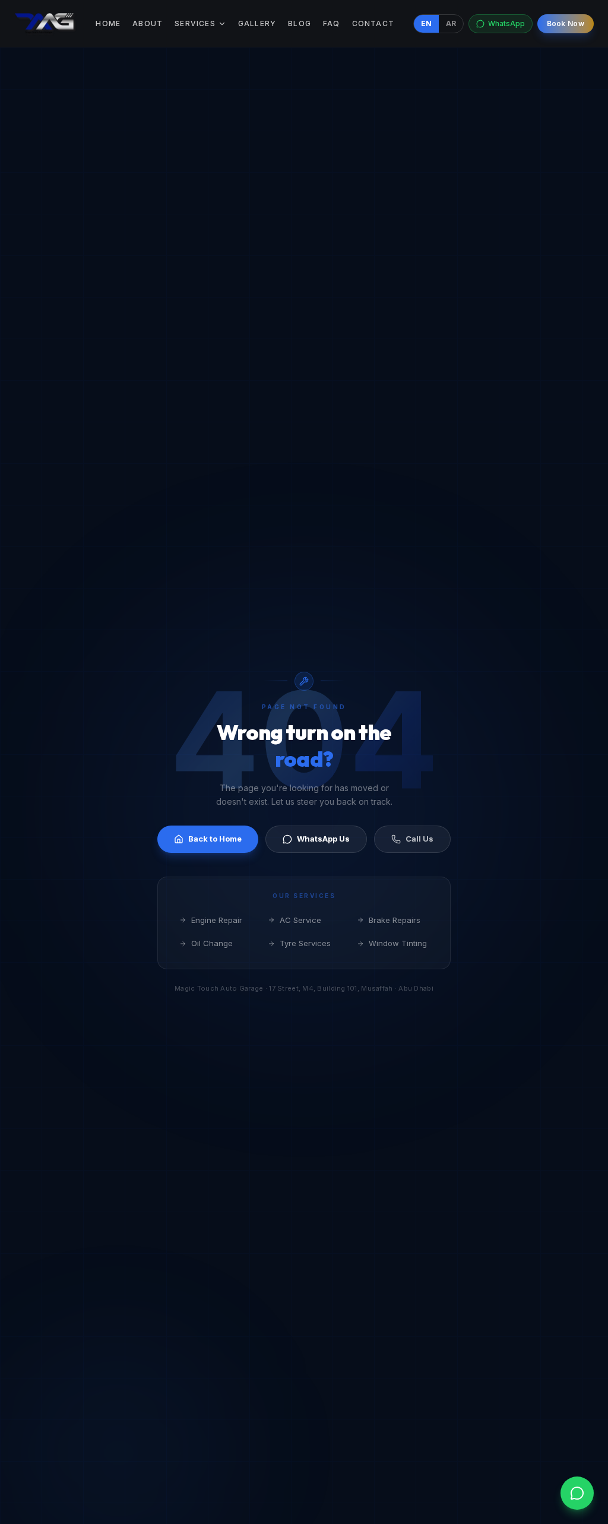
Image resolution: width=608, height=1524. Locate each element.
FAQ (331, 23)
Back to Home (215, 838)
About (147, 23)
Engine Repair (216, 920)
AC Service (300, 920)
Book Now (565, 23)
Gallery (257, 23)
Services (195, 23)
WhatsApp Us (323, 838)
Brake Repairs (394, 920)
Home (108, 23)
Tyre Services (305, 943)
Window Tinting (398, 943)
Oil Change (212, 943)
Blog (299, 23)
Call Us (419, 838)
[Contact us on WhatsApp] (577, 1493)
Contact (373, 23)
